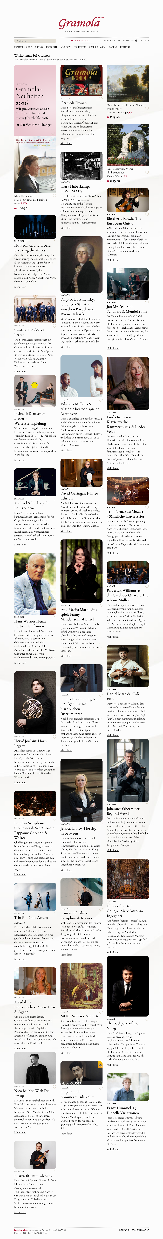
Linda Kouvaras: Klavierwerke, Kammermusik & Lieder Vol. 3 (126, 424)
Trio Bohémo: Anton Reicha (31, 920)
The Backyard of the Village (122, 1025)
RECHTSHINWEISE (140, 1230)
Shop (29, 47)
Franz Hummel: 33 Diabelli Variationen (123, 1110)
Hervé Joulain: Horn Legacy (30, 743)
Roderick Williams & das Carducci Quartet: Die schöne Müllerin (127, 595)
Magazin (66, 47)
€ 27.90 (22, 208)
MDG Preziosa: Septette (79, 1015)
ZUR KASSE (143, 40)
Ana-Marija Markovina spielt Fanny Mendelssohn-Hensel (78, 614)
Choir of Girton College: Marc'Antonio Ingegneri (125, 910)
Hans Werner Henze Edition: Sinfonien (30, 623)
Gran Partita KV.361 (117, 112)
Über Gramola (97, 47)
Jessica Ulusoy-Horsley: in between (78, 831)
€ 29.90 (115, 180)
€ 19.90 (115, 117)
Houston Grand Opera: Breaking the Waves (32, 248)
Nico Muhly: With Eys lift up (32, 1093)
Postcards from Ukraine (33, 1175)
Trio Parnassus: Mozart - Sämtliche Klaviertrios (126, 514)
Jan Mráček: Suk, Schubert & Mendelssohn (127, 309)
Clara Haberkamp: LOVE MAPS (75, 189)
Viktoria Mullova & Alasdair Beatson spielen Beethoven (79, 408)
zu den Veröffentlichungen (34, 124)
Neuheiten (80, 47)
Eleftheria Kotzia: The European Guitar (124, 221)
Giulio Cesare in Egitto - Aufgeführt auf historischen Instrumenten (79, 706)
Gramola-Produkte (46, 47)
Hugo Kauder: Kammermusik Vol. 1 (77, 1094)
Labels (113, 47)
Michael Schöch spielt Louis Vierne (31, 505)
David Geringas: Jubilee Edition (79, 495)
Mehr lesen (66, 143)
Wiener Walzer (115, 176)
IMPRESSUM (124, 1230)
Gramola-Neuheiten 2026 (30, 96)
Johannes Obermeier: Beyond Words (123, 811)
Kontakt (125, 47)
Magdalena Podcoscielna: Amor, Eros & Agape (34, 1006)
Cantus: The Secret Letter (29, 332)
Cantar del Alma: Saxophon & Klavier (76, 915)
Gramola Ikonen (73, 102)
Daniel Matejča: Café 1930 (123, 696)
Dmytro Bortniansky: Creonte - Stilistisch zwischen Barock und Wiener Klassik (77, 306)
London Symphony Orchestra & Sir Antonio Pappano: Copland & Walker (34, 830)
